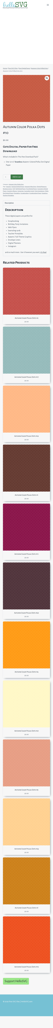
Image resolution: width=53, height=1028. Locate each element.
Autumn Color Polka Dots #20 (26, 613)
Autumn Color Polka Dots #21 (26, 731)
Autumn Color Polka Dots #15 (26, 967)
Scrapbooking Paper (35, 193)
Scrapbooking (25, 193)
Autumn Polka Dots (30, 186)
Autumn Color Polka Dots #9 (26, 790)
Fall (14, 189)
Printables (17, 193)
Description (9, 203)
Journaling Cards (29, 191)
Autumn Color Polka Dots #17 (26, 377)
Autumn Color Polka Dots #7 (26, 908)
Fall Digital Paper (20, 189)
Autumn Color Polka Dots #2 (26, 318)
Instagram (21, 191)
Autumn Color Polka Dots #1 (26, 495)
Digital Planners (41, 186)
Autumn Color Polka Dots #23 (26, 849)
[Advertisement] (26, 37)
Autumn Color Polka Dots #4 (26, 672)
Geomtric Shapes (12, 191)
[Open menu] (47, 5)
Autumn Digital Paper (17, 186)
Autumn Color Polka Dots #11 (26, 554)
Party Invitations (39, 191)
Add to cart (17, 177)
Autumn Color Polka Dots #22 (26, 436)
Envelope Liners (7, 189)
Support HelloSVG (16, 981)
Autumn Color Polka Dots (16, 184)
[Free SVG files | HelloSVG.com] (16, 5)
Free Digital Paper (31, 189)
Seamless (44, 193)
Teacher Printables (8, 195)
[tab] (26, 203)
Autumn (8, 186)
